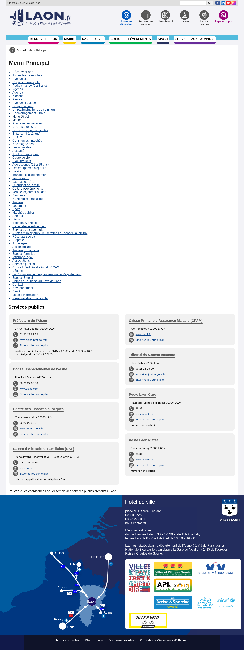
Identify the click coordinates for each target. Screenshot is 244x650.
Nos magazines (23, 144)
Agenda (17, 89)
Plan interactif (21, 161)
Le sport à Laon (22, 106)
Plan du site (20, 78)
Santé (16, 291)
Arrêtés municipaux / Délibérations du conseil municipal (49, 233)
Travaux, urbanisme (25, 250)
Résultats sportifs (24, 236)
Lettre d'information (25, 294)
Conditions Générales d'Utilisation (165, 640)
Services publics (23, 264)
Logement (19, 205)
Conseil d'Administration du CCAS (35, 267)
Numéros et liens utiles (27, 198)
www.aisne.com (29, 388)
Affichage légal (22, 257)
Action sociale (21, 246)
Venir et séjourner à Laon (29, 192)
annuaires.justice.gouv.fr (150, 374)
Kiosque (18, 96)
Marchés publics (23, 212)
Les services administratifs (30, 130)
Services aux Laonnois (194, 39)
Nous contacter (67, 640)
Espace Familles (23, 253)
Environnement (22, 288)
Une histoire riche (24, 126)
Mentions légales (121, 640)
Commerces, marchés (27, 140)
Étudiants (18, 195)
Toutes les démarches (27, 75)
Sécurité (18, 270)
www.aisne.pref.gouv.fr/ (34, 339)
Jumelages (19, 243)
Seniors (17, 216)
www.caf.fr (26, 468)
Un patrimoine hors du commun (33, 109)
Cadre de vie (92, 39)
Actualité (18, 150)
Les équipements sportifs (29, 168)
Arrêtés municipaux (25, 154)
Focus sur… (20, 178)
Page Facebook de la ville (30, 298)
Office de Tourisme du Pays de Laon (36, 281)
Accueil (21, 50)
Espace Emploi (22, 277)
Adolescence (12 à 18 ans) (30, 164)
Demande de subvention (29, 226)
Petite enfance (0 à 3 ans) (29, 85)
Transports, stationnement (29, 174)
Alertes (17, 99)
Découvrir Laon (43, 39)
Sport (163, 39)
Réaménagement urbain (28, 113)
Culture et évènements (131, 39)
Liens (16, 219)
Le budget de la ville (26, 185)
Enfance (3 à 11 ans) (26, 133)
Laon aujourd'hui (23, 181)
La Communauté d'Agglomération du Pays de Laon (46, 274)
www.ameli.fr (143, 334)
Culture (17, 137)
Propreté (18, 240)
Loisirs (16, 171)
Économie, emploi (24, 222)
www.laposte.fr (144, 413)
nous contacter (135, 523)
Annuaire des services (27, 123)
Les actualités (21, 147)
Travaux (17, 202)
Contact (17, 284)
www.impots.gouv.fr (31, 428)
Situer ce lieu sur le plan (34, 345)
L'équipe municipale (26, 82)
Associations (21, 260)
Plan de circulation (25, 102)
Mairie (69, 39)
